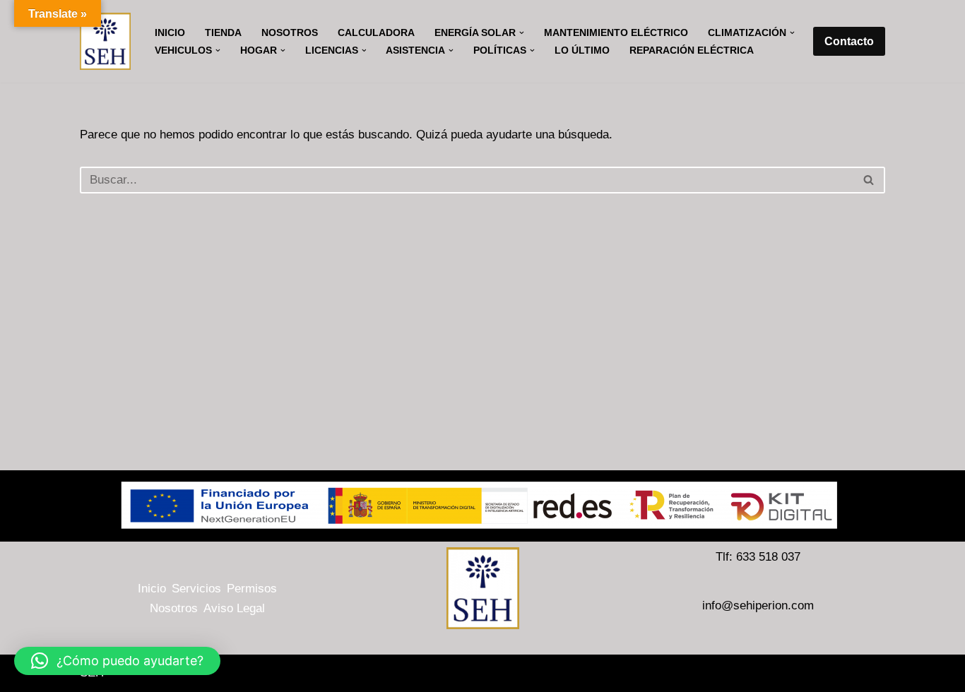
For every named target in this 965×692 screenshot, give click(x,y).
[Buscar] (869, 180)
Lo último (582, 50)
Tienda (223, 33)
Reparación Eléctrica (691, 50)
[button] (521, 32)
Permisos (252, 588)
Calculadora (376, 33)
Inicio (170, 33)
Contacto (849, 41)
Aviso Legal (234, 608)
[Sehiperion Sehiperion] (105, 41)
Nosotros (289, 33)
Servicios (196, 588)
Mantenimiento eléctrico (616, 33)
